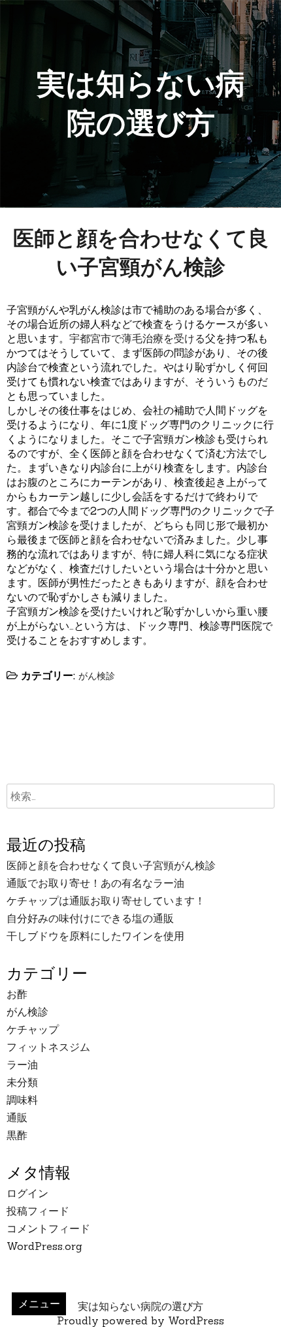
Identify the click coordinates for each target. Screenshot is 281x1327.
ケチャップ (33, 1029)
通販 (17, 1117)
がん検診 (96, 676)
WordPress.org (44, 1246)
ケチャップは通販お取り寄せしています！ (106, 900)
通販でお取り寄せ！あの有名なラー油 (95, 882)
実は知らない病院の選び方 (140, 1306)
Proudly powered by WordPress (140, 1320)
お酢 (17, 993)
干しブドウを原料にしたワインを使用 (95, 935)
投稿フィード (38, 1210)
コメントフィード (48, 1228)
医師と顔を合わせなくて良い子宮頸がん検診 (111, 865)
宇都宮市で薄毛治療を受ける (137, 338)
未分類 (22, 1082)
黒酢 (17, 1135)
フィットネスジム (48, 1046)
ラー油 (22, 1064)
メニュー (39, 1303)
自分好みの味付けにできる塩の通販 (90, 918)
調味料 (22, 1099)
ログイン (27, 1193)
